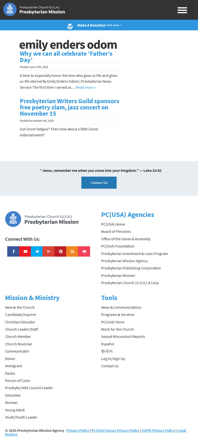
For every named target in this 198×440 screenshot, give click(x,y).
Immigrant (13, 365)
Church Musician (18, 343)
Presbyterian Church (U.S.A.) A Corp (130, 282)
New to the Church (20, 307)
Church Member (18, 336)
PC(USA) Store (112, 322)
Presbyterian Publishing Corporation (131, 268)
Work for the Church (117, 329)
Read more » (86, 87)
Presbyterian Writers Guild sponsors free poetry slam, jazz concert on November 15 (69, 107)
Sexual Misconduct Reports (123, 336)
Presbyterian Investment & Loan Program (134, 253)
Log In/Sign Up (113, 358)
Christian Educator (20, 322)
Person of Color (17, 380)
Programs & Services (117, 314)
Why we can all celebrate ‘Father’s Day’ (66, 57)
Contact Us (99, 182)
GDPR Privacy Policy (158, 430)
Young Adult (15, 409)
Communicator (17, 351)
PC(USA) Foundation (117, 246)
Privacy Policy (77, 430)
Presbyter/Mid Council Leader (29, 387)
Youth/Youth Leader (21, 417)
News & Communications (121, 307)
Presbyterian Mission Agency (124, 260)
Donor (10, 358)
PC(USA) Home (113, 224)
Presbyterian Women (118, 275)
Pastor (10, 373)
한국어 (107, 351)
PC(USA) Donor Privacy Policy (116, 430)
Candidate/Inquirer (20, 314)
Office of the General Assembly (125, 238)
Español (107, 343)
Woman (11, 402)
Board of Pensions (116, 231)
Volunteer (13, 395)
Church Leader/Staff (21, 329)
